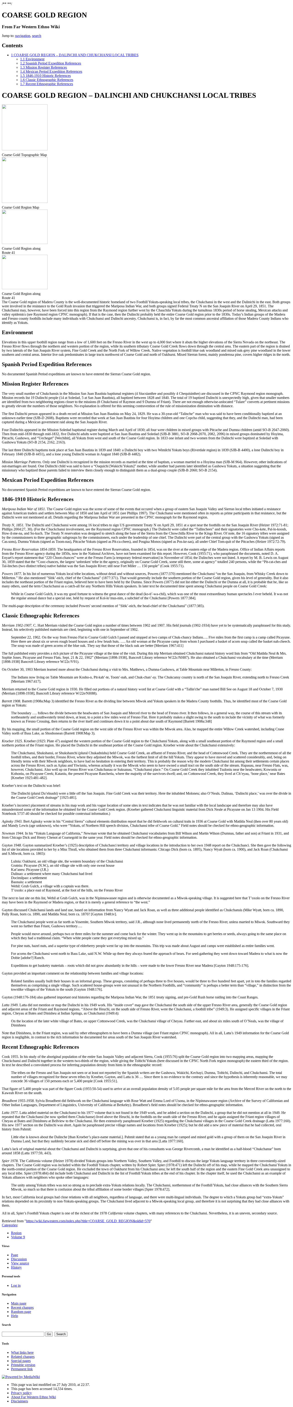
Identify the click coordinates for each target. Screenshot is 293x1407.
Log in (16, 1285)
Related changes (23, 1357)
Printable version (23, 1365)
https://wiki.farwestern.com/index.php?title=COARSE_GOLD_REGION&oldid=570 (88, 1221)
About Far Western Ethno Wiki (33, 1397)
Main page (18, 1303)
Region (16, 1233)
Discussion (19, 1259)
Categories (9, 1225)
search (36, 36)
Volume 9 (18, 1237)
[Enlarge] (3, 152)
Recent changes (22, 1307)
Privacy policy (21, 1393)
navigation (22, 36)
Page (14, 1255)
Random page (21, 1312)
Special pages (21, 1361)
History (16, 1267)
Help (14, 1316)
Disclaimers (19, 1401)
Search (6, 1324)
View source (20, 1263)
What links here (22, 1352)
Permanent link (22, 1369)
